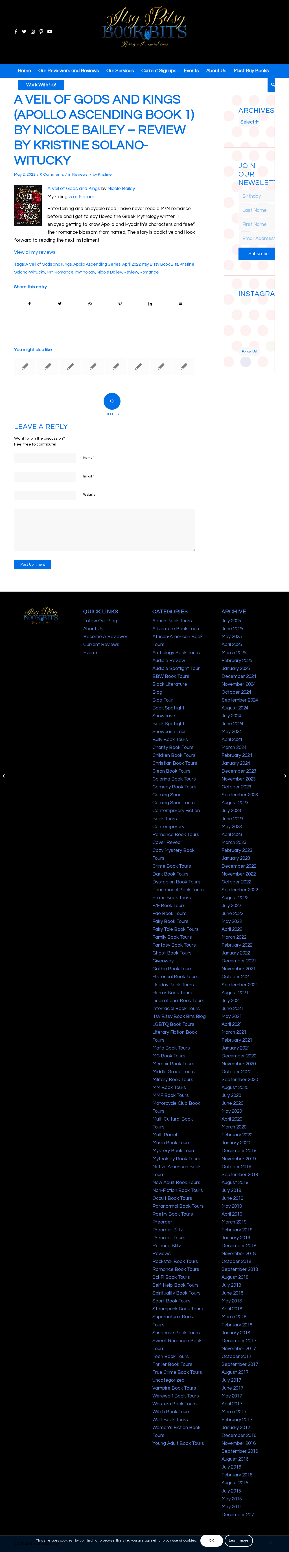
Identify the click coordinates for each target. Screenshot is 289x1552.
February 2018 (237, 1325)
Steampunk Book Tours (177, 1308)
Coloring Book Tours (174, 779)
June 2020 (232, 1103)
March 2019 (234, 1222)
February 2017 (237, 1419)
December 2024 (239, 676)
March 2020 (234, 1127)
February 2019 (237, 1230)
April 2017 (232, 1403)
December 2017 (239, 1340)
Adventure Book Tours (176, 628)
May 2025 (232, 636)
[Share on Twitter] (60, 304)
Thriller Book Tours (172, 1364)
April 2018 (232, 1308)
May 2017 (232, 1396)
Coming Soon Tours (173, 802)
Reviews (79, 175)
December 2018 (239, 1245)
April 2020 (232, 1119)
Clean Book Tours (171, 771)
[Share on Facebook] (29, 304)
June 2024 (232, 723)
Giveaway (163, 961)
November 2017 (239, 1348)
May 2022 (232, 921)
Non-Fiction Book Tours (177, 1190)
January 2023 (236, 858)
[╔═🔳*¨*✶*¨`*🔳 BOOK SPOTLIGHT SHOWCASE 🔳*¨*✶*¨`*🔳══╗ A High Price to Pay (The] (243, 317)
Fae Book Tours (169, 913)
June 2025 (232, 628)
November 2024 (239, 684)
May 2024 (232, 731)
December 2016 (239, 1435)
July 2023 (231, 810)
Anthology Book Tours (176, 652)
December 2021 (239, 961)
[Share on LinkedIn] (150, 304)
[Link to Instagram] (33, 32)
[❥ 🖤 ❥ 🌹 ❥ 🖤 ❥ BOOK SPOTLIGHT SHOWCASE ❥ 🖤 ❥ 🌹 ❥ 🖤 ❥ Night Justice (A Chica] (255, 305)
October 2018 (236, 1261)
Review (131, 272)
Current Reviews (101, 644)
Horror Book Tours (172, 992)
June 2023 (232, 818)
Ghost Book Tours (172, 953)
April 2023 (232, 834)
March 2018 (234, 1316)
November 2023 (239, 779)
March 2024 (234, 747)
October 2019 (236, 1166)
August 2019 (235, 1182)
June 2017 (232, 1388)
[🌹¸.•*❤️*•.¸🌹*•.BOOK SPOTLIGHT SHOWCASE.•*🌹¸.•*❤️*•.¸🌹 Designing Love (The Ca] (243, 341)
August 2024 (235, 708)
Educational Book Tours (178, 889)
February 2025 (237, 660)
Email (88, 476)
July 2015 (231, 1491)
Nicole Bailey (121, 188)
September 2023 (240, 794)
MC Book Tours (168, 1056)
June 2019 (232, 1198)
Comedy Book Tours (174, 787)
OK (211, 1540)
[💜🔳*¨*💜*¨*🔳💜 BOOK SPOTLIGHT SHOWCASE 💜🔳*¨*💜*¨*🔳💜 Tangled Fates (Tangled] (255, 329)
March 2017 (234, 1411)
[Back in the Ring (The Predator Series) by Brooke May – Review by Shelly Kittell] (93, 366)
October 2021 (236, 976)
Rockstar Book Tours (175, 1261)
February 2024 (237, 755)
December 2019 (239, 1150)
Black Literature (169, 684)
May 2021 (232, 1016)
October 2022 (236, 882)
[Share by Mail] (180, 304)
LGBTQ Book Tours (173, 1024)
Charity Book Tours (173, 747)
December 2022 (239, 866)
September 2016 (240, 1451)
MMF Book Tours (170, 1095)
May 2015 (232, 1499)
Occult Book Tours (172, 1198)
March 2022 (234, 937)
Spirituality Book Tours (176, 1293)
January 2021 (236, 1048)
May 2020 (232, 1111)
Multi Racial (164, 1134)
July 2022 (231, 905)
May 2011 (232, 1506)
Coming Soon (166, 794)
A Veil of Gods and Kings (73, 188)
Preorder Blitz (167, 1230)
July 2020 (231, 1095)
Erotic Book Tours (171, 897)
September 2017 (240, 1364)
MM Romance (60, 272)
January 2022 (236, 953)
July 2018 (231, 1285)
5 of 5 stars (81, 196)
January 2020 (236, 1142)
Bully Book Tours (170, 739)
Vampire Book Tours (174, 1388)
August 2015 (235, 1482)
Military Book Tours (172, 1079)
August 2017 (235, 1372)
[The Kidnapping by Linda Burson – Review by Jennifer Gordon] (161, 366)
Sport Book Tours (171, 1301)
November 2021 (239, 968)
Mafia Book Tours (171, 1048)
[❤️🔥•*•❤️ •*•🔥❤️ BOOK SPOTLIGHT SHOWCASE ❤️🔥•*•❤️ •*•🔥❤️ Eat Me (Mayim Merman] (255, 341)
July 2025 (231, 620)
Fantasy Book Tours (174, 945)
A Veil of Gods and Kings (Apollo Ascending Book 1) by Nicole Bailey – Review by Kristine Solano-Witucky (104, 130)
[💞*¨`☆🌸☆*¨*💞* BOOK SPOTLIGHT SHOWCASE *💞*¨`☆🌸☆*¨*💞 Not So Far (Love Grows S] (243, 329)
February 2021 (237, 1040)
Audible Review (168, 660)
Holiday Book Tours (173, 984)
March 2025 (234, 652)
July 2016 (231, 1467)
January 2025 (236, 668)
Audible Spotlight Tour (176, 668)
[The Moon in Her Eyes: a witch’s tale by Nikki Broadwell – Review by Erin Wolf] (25, 366)
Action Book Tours (172, 620)
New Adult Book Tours (176, 1182)
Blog (157, 692)
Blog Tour (162, 700)
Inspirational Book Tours (178, 1000)
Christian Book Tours (174, 763)
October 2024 (236, 692)
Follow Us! (249, 351)
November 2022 (239, 874)
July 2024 (231, 715)
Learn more (239, 1540)
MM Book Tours (169, 1087)
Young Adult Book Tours (178, 1443)
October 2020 (236, 1071)
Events (90, 652)
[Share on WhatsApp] (90, 304)
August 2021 (235, 992)
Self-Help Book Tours (175, 1285)
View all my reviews (35, 252)
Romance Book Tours (175, 1269)
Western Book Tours (174, 1403)
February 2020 (237, 1134)
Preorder (162, 1222)
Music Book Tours (171, 1142)
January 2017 (236, 1427)
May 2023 (232, 826)
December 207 (238, 1514)
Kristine (105, 175)
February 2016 (237, 1475)
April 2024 (232, 739)
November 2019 (239, 1158)
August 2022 (235, 897)
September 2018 (240, 1269)
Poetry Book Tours (172, 1214)
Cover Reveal (166, 842)
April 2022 (131, 264)
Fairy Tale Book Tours (175, 929)
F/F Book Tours (168, 905)
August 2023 (235, 802)
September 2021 (240, 984)
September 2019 (240, 1174)
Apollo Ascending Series (97, 264)
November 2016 (239, 1443)
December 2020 (239, 1056)
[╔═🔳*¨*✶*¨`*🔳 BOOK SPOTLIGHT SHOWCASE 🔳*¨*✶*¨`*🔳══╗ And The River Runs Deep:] (243, 305)
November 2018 (239, 1253)
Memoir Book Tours (173, 1063)
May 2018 (232, 1301)
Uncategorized (168, 1380)
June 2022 (232, 913)
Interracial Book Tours (176, 1008)
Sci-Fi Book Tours (171, 1277)
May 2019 (232, 1206)
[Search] (271, 85)
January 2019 (236, 1237)
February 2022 (237, 945)
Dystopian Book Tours (176, 882)
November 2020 (239, 1063)
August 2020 (235, 1087)
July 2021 (231, 1000)
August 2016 (235, 1459)
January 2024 (236, 763)
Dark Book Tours (170, 874)
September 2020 (240, 1079)
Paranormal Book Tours (178, 1206)
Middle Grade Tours (173, 1071)
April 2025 (232, 644)
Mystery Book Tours (174, 1150)
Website (89, 494)
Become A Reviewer (105, 636)
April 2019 (232, 1214)
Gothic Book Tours (172, 968)
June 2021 (232, 1008)
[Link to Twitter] (24, 32)
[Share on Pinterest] (120, 304)
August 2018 (235, 1277)
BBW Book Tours (170, 676)
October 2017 (236, 1356)
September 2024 (240, 700)
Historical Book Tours (175, 976)
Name (89, 458)
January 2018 (236, 1332)
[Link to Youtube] (49, 32)
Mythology (85, 272)
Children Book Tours (174, 755)
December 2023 (239, 771)
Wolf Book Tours (170, 1419)
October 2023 (236, 787)
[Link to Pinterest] (41, 32)
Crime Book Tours (171, 866)
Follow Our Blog (100, 620)
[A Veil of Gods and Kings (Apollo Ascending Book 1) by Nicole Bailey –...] (4, 776)
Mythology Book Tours (176, 1158)
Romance (149, 272)
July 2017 (231, 1380)
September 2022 (240, 889)
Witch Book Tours (171, 1411)
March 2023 (234, 842)
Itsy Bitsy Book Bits (160, 264)
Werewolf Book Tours (175, 1396)
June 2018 (232, 1293)
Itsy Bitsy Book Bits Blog (179, 1016)
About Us (93, 628)
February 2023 (237, 850)
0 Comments (52, 175)
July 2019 (231, 1190)
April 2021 (232, 1024)
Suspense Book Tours (176, 1332)
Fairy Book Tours (170, 921)
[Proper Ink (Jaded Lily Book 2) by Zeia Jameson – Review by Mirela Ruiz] (70, 366)
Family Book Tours (172, 937)
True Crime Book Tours (177, 1372)
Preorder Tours (168, 1237)
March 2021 (234, 1032)
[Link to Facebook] (16, 32)
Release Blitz (166, 1245)
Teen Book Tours (170, 1356)
